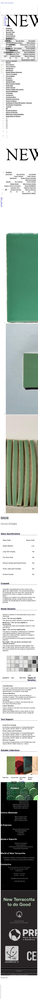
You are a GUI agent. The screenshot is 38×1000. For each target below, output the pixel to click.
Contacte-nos (14, 54)
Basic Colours (18, 176)
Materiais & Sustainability (15, 114)
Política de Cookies (5, 973)
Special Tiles (21, 174)
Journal (8, 54)
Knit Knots (13, 178)
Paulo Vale (9, 85)
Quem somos (10, 50)
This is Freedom (30, 46)
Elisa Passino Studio (13, 84)
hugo (22, 781)
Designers (9, 48)
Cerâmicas (9, 42)
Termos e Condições (28, 973)
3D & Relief (32, 174)
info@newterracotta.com (19, 878)
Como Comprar (11, 101)
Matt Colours (31, 176)
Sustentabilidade (12, 91)
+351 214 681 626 (19, 881)
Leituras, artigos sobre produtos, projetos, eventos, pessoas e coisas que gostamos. (19, 858)
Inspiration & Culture (13, 116)
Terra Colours (30, 48)
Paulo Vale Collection (21, 808)
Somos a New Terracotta (14, 89)
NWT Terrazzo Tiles (20, 820)
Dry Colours (18, 48)
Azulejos (9, 38)
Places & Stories (12, 112)
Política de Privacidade (16, 973)
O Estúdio (9, 93)
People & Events (11, 110)
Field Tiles (9, 174)
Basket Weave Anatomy (28, 178)
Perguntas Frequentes (13, 105)
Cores (8, 40)
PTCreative (19, 970)
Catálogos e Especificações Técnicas (19, 103)
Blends (8, 182)
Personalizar (10, 44)
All (7, 108)
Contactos (9, 52)
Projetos (9, 46)
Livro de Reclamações (22, 974)
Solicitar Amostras (12, 99)
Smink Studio (10, 82)
